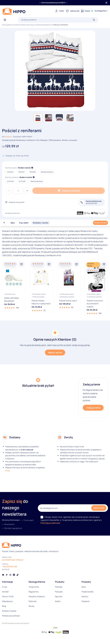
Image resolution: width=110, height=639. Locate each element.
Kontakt (5, 591)
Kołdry (58, 601)
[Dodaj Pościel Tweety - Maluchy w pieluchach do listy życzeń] (49, 264)
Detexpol (8, 136)
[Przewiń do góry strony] (4, 223)
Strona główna (7, 25)
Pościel (17, 25)
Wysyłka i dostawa (37, 596)
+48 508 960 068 (9, 566)
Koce (84, 587)
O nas (4, 587)
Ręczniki (58, 596)
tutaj (7, 470)
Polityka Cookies (9, 611)
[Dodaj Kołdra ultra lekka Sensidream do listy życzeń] (21, 264)
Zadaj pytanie (93, 407)
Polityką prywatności (50, 523)
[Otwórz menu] (5, 20)
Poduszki (59, 591)
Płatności (33, 601)
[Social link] (3, 575)
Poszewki (86, 601)
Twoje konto (34, 587)
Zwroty (31, 606)
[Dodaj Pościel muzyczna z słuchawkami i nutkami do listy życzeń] (104, 264)
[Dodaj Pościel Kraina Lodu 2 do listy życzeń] (76, 264)
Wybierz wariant (100, 223)
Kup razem (23, 222)
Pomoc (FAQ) (8, 596)
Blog (4, 606)
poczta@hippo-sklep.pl (12, 559)
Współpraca (7, 601)
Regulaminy (34, 591)
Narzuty (85, 596)
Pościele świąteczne (44, 25)
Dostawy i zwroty (40, 222)
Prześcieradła (88, 591)
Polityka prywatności (11, 615)
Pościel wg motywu (28, 25)
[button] (38, 117)
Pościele (58, 587)
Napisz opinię (55, 352)
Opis (13, 222)
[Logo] (14, 11)
